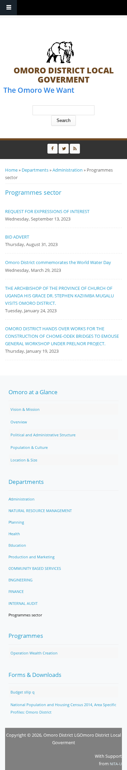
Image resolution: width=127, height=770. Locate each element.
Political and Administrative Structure (43, 434)
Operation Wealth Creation (34, 652)
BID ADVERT (17, 237)
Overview (18, 421)
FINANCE (16, 591)
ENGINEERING (20, 579)
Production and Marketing (31, 556)
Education (17, 545)
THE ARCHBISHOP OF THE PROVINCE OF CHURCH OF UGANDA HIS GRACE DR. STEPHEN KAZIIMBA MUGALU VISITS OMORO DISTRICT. (59, 295)
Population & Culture (29, 447)
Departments (35, 170)
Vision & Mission (25, 409)
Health (14, 533)
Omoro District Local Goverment (64, 75)
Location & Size (23, 459)
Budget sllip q (22, 692)
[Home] (62, 52)
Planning (16, 522)
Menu (8, 7)
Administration (67, 170)
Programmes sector (25, 614)
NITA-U (116, 763)
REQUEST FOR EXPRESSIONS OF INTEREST (47, 211)
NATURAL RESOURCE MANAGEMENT (40, 510)
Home (11, 170)
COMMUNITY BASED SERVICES (34, 568)
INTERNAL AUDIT (23, 603)
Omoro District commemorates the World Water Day (58, 262)
